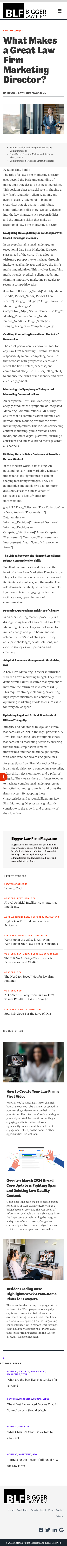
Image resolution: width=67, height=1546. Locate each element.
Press (50, 1510)
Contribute (22, 1510)
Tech (34, 898)
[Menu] (60, 11)
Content (7, 31)
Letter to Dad (13, 888)
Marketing (52, 917)
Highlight (17, 31)
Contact (60, 1510)
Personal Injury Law (44, 954)
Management (38, 1371)
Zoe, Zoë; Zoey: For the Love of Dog (27, 1013)
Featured (23, 898)
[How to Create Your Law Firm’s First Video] (33, 1062)
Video (46, 1399)
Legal (43, 1510)
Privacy (59, 1516)
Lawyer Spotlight (16, 884)
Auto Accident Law (16, 917)
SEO (36, 935)
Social (37, 1399)
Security (24, 1426)
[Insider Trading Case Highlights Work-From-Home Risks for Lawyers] (33, 1259)
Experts (34, 1510)
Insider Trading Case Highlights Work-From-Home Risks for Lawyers (32, 1294)
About (11, 1510)
